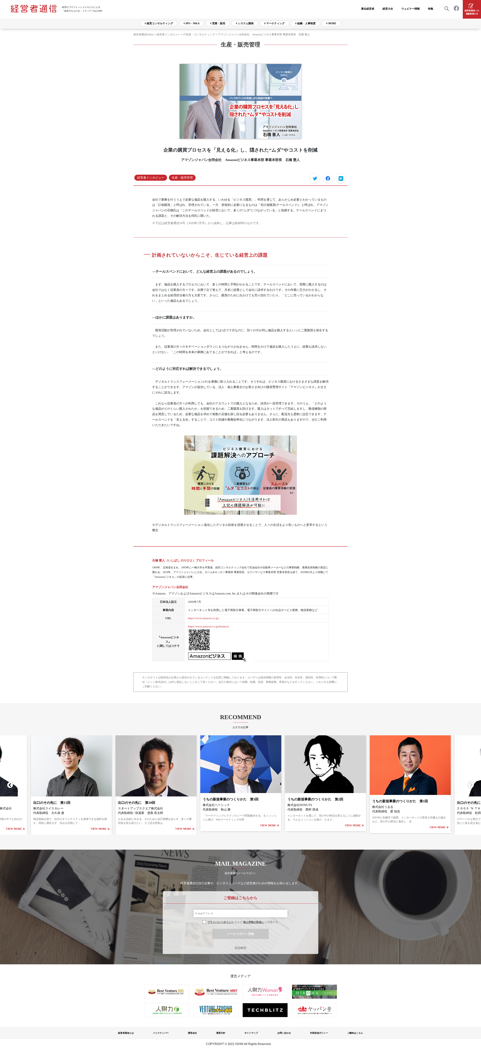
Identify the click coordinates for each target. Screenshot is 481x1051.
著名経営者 (367, 8)
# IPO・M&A (192, 23)
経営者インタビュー (168, 34)
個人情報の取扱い (253, 922)
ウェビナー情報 (410, 8)
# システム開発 (245, 23)
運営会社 (192, 1033)
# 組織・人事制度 (305, 23)
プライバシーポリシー (220, 922)
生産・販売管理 (182, 177)
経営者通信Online (143, 34)
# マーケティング (274, 23)
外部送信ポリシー (319, 1033)
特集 (430, 8)
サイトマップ (251, 1033)
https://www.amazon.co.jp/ (203, 618)
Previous (11, 785)
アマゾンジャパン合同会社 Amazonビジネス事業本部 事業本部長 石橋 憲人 (264, 34)
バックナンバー (161, 1033)
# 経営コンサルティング (159, 23)
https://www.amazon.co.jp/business (208, 626)
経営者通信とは (126, 1033)
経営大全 (388, 8)
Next (470, 785)
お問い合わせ (284, 1033)
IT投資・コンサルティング (199, 34)
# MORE (331, 23)
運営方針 (220, 1033)
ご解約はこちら (355, 1033)
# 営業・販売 (217, 23)
